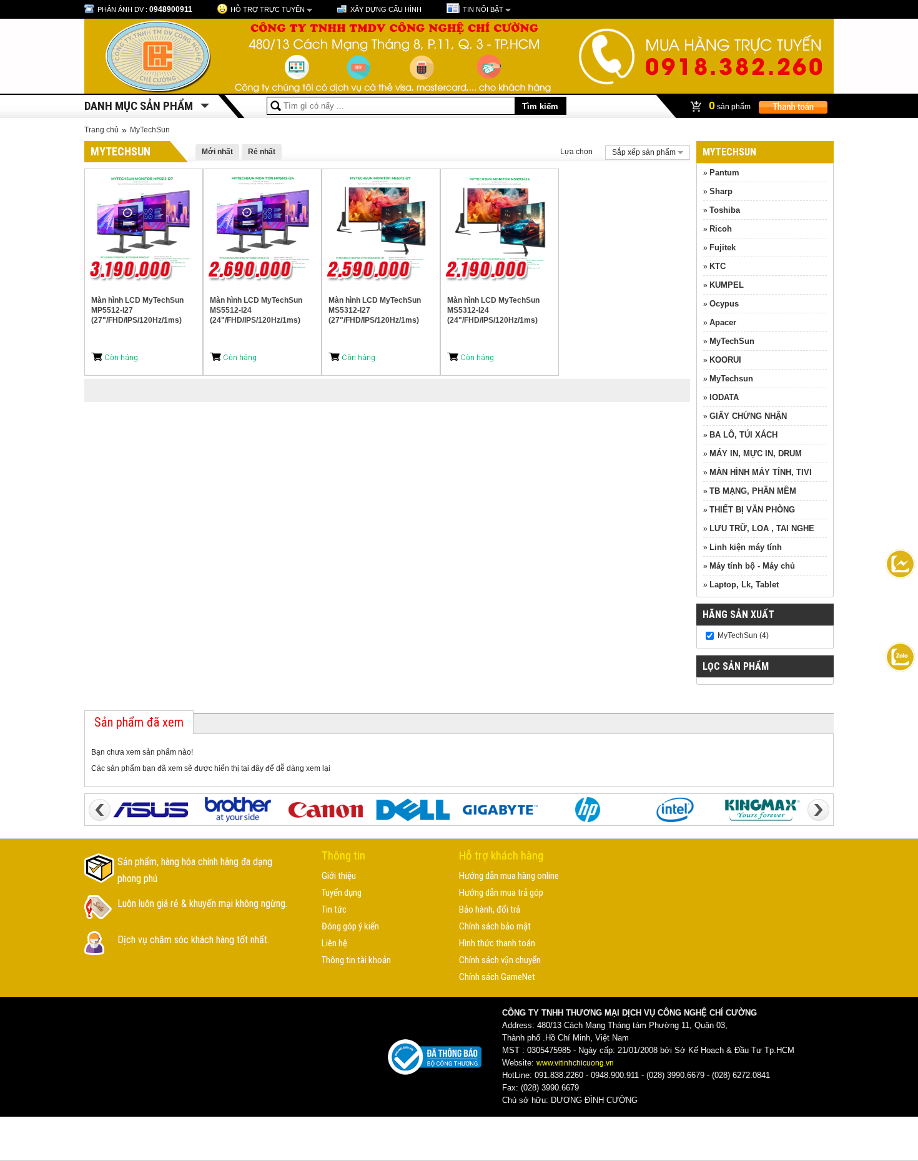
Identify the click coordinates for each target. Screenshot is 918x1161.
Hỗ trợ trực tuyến (267, 9)
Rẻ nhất (261, 151)
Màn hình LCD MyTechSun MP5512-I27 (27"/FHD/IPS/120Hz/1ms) (137, 310)
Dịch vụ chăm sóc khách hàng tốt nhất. (193, 940)
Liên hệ (334, 943)
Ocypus (724, 303)
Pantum (724, 172)
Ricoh (720, 228)
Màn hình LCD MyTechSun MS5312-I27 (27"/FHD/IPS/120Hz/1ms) (374, 310)
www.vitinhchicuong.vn (575, 1063)
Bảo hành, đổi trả (489, 909)
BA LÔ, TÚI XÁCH (743, 434)
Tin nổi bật (483, 9)
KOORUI (725, 360)
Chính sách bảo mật (495, 926)
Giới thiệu (339, 875)
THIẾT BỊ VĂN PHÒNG (752, 509)
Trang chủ (101, 129)
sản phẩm (731, 105)
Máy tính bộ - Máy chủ (752, 566)
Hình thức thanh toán (497, 943)
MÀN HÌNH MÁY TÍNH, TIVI (760, 472)
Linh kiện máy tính (745, 547)
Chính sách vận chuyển (500, 960)
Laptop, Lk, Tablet (744, 584)
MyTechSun (150, 129)
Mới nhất (217, 151)
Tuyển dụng (342, 892)
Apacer (722, 322)
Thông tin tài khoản (356, 960)
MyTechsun (731, 378)
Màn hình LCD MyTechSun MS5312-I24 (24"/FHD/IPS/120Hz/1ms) (493, 310)
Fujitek (722, 247)
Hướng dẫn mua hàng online (509, 875)
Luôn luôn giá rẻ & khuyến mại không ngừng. (202, 903)
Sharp (721, 191)
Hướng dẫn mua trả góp (501, 892)
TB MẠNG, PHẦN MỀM (752, 491)
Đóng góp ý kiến (350, 926)
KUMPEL (726, 285)
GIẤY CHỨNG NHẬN (748, 416)
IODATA (724, 397)
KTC (717, 266)
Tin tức (334, 909)
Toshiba (724, 210)
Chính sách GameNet (497, 976)
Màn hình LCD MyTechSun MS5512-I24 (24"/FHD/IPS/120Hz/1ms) (256, 310)
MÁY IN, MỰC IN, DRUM (755, 453)
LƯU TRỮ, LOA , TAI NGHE (761, 528)
